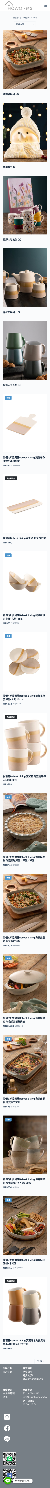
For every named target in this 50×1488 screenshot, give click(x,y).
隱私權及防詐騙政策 (33, 1379)
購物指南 (27, 1371)
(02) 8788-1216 (31, 1393)
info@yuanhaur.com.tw (35, 1397)
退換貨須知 (28, 1375)
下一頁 (39, 1361)
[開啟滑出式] (45, 5)
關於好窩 (7, 1371)
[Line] (8, 1481)
